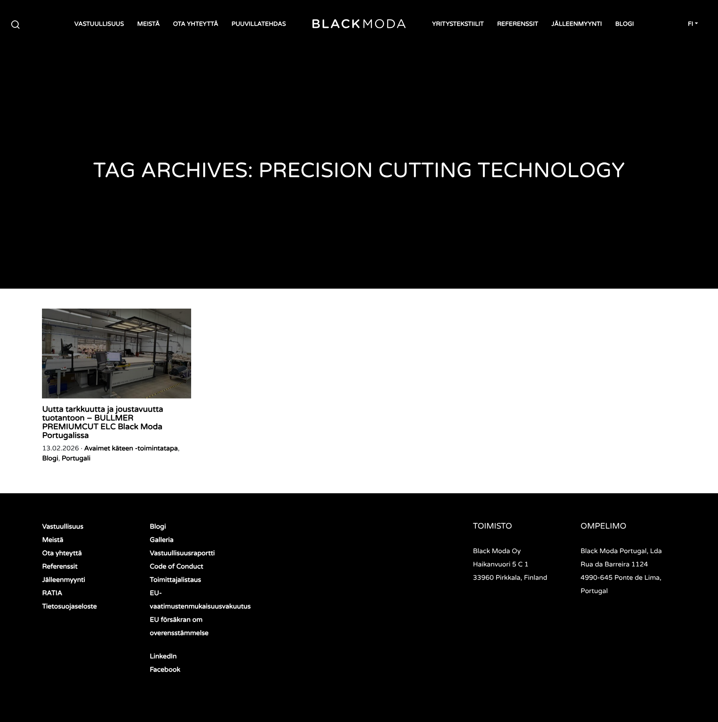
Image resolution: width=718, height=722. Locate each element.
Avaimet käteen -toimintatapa (131, 448)
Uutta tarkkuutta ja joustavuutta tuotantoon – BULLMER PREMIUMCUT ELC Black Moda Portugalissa (102, 422)
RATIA (52, 593)
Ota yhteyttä (195, 24)
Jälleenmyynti (576, 24)
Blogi (624, 24)
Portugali (76, 458)
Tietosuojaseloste (69, 606)
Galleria (162, 540)
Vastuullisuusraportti (182, 553)
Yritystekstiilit (458, 24)
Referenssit (517, 24)
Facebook (165, 669)
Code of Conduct (177, 566)
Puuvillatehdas (258, 24)
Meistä (148, 24)
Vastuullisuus (99, 24)
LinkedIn (163, 656)
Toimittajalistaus (175, 580)
